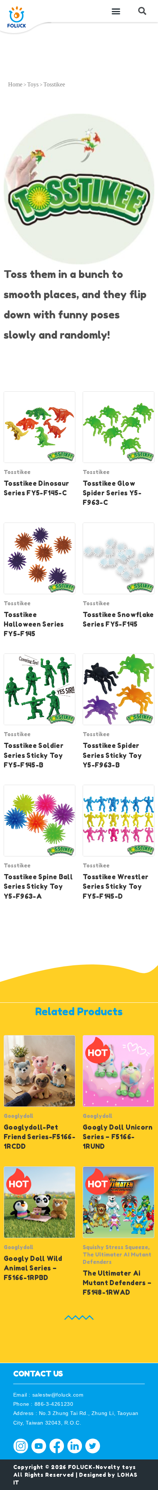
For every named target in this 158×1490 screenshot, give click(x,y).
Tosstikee (17, 472)
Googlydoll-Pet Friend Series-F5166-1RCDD (39, 1137)
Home (15, 84)
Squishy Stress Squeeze (115, 1247)
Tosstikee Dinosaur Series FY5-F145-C (36, 488)
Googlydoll (18, 1116)
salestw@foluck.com (58, 1395)
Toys (33, 84)
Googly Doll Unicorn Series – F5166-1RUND (118, 1137)
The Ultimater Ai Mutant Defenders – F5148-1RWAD (117, 1283)
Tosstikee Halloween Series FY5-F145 (34, 624)
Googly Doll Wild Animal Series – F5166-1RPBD (33, 1268)
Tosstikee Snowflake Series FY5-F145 (118, 619)
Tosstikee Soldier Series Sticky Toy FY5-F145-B (34, 755)
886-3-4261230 (54, 1404)
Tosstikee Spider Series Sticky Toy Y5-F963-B (112, 755)
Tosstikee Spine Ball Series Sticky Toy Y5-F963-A (38, 886)
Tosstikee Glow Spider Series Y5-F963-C (112, 493)
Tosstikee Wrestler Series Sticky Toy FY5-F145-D (115, 886)
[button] (116, 11)
